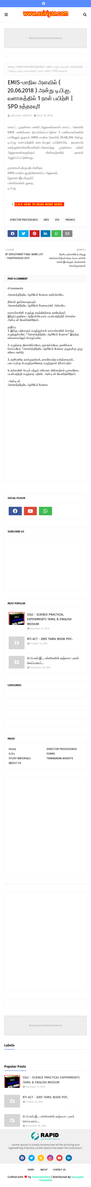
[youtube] (30, 511)
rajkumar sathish (21, 115)
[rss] (41, 1158)
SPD (57, 219)
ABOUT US (15, 763)
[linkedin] (69, 1158)
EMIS (46, 219)
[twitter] (31, 1158)
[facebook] (43, 3)
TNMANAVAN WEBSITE (60, 758)
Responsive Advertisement (45, 38)
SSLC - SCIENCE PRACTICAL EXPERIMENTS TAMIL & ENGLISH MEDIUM (49, 619)
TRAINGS (70, 219)
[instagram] (50, 1158)
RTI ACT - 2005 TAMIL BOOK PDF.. (50, 639)
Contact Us (59, 1169)
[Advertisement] (45, 826)
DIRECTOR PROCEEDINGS (30, 66)
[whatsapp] (45, 511)
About (44, 1169)
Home (11, 66)
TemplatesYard (41, 1177)
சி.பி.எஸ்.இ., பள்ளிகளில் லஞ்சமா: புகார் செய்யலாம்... (53, 660)
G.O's (12, 753)
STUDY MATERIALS (19, 758)
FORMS (51, 753)
